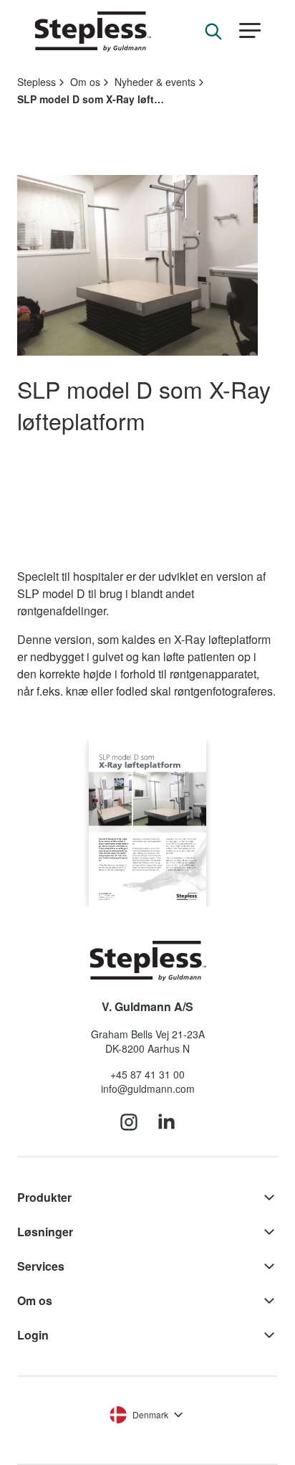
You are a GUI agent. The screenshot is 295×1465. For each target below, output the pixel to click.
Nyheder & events (155, 82)
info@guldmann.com (148, 1088)
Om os (85, 82)
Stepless (36, 82)
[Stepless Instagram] (129, 1123)
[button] (250, 31)
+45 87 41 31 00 (147, 1074)
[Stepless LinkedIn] (166, 1123)
